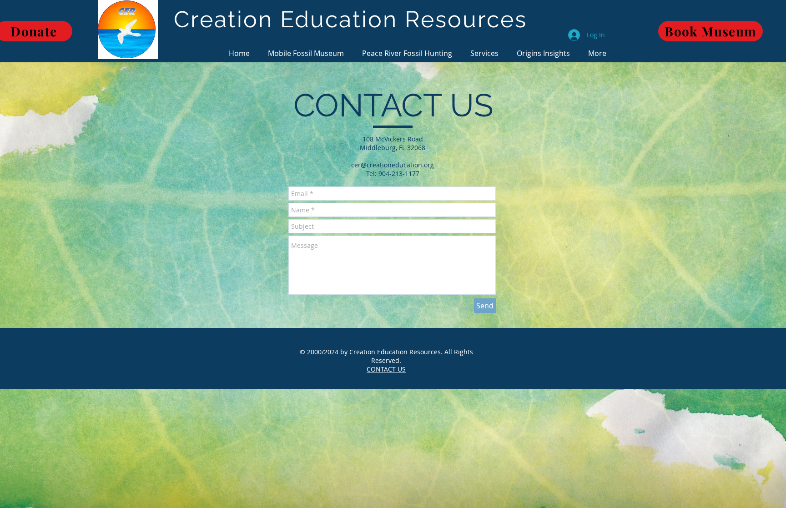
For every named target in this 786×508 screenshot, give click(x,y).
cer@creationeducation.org (392, 165)
